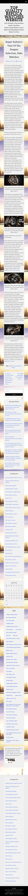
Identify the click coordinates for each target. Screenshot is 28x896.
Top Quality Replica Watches (12, 572)
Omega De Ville (9, 529)
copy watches (18, 629)
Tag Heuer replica (10, 726)
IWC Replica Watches (11, 677)
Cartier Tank (8, 498)
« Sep (6, 604)
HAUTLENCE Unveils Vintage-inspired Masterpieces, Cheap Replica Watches (12, 464)
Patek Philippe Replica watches (12, 547)
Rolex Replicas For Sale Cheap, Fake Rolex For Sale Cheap (13, 705)
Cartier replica (9, 629)
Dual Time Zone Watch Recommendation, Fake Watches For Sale (13, 413)
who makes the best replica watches (12, 741)
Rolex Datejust (8, 550)
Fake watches (11, 361)
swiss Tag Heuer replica (11, 720)
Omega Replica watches (11, 532)
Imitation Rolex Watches (12, 662)
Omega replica (9, 680)
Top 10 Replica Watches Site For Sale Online (13, 733)
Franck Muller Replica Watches (13, 647)
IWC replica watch (10, 674)
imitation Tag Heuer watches (13, 665)
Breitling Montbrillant (10, 485)
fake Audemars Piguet (11, 632)
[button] (26, 2)
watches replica (9, 737)
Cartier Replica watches (11, 495)
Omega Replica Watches (11, 683)
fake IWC (8, 635)
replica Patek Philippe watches (13, 692)
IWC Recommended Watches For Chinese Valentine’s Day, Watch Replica (13, 431)
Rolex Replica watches (10, 559)
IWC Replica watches (10, 520)
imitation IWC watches (11, 659)
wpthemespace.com (18, 893)
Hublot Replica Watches (11, 653)
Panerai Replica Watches (12, 686)
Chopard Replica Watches (11, 501)
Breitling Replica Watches (12, 626)
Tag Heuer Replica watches (11, 562)
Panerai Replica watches (11, 544)
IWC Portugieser (9, 517)
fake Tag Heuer (9, 641)
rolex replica (9, 701)
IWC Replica (9, 671)
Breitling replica (10, 623)
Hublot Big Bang (9, 510)
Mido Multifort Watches (11, 523)
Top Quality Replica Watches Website (14, 13)
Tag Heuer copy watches (12, 723)
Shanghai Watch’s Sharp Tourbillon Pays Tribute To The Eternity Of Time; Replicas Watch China (14, 451)
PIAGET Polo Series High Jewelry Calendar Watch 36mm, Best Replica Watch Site (13, 407)
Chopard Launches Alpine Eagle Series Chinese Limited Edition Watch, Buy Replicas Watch (9, 379)
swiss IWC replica (10, 711)
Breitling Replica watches (11, 488)
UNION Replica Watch (10, 575)
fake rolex (15, 635)
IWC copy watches (10, 668)
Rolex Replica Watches (11, 708)
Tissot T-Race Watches (10, 566)
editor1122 (19, 61)
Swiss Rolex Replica (10, 717)
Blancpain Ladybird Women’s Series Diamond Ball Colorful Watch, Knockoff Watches (14, 425)
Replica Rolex (9, 695)
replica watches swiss (11, 698)
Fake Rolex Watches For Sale (13, 638)
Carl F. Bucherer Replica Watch (12, 492)
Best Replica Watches (11, 617)
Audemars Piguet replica (12, 614)
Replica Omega (9, 689)
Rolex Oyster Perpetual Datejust (13, 556)
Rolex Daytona (8, 553)
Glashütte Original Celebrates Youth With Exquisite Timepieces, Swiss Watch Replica (13, 458)
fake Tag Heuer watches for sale (13, 644)
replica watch (18, 695)
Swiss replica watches (14, 270)
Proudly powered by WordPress (13, 892)
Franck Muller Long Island (11, 504)
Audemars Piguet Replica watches (13, 477)
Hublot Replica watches (11, 514)
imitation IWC (9, 656)
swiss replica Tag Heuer (11, 714)
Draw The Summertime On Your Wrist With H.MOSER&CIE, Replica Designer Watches (13, 445)
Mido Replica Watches (10, 526)
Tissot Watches (9, 569)
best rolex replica (10, 620)
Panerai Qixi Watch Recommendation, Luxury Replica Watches (13, 438)
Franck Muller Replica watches (12, 507)
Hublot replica (9, 650)
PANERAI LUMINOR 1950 (11, 540)
